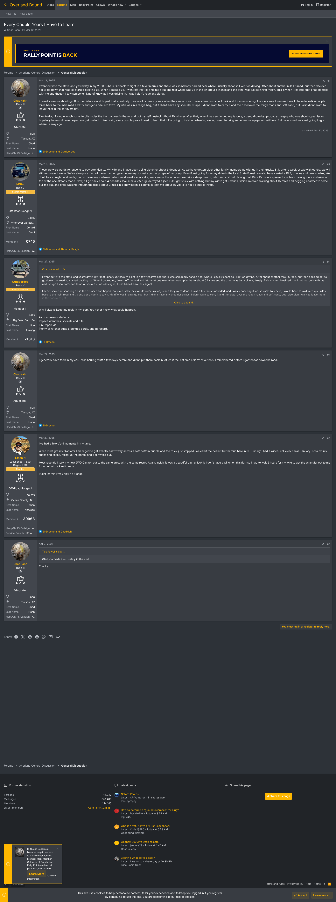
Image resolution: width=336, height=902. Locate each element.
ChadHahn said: (51, 269)
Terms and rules (275, 883)
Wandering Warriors (132, 832)
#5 (328, 438)
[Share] (323, 81)
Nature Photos (130, 794)
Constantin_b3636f (99, 807)
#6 (328, 544)
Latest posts (128, 785)
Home (317, 883)
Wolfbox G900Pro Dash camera (139, 841)
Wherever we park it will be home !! (32, 222)
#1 (328, 80)
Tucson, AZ (28, 138)
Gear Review (128, 849)
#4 (328, 354)
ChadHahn (13, 29)
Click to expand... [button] (184, 302)
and (59, 151)
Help (308, 883)
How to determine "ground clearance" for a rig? (150, 809)
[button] (125, 4)
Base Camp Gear (131, 864)
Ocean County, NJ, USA (25, 500)
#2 (328, 164)
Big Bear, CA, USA (24, 320)
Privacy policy (295, 883)
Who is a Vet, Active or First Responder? (145, 825)
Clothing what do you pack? (138, 857)
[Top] (324, 884)
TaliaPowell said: (52, 551)
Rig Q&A (126, 816)
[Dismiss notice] (326, 42)
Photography (128, 801)
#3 (328, 261)
